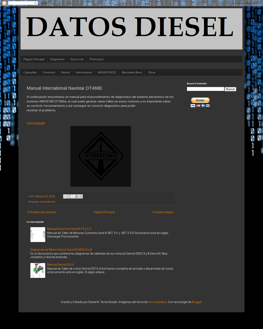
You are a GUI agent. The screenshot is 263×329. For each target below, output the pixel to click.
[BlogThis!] (69, 196)
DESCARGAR (36, 123)
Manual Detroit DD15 (60, 264)
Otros (151, 72)
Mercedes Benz (132, 72)
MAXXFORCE (107, 72)
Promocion (97, 59)
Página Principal (33, 59)
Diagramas (57, 59)
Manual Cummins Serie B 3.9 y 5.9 (69, 228)
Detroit (65, 72)
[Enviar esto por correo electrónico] (65, 196)
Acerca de (77, 59)
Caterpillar (30, 72)
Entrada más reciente (42, 212)
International (84, 72)
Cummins (49, 72)
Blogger (197, 302)
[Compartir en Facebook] (77, 196)
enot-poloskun (157, 302)
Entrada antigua (163, 212)
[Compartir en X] (73, 196)
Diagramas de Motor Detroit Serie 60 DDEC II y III (61, 249)
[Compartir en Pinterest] (81, 196)
